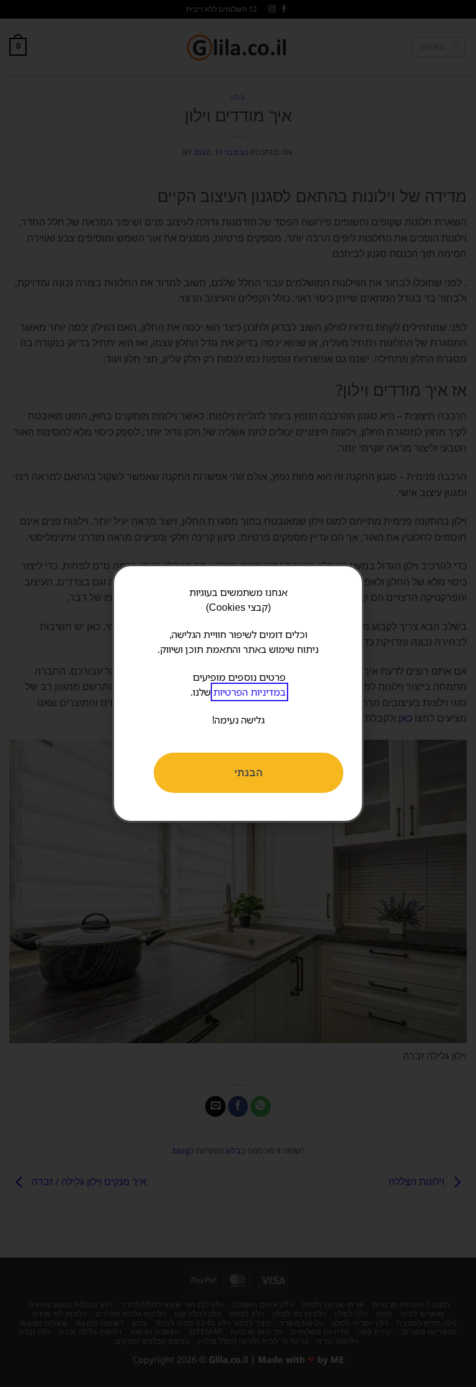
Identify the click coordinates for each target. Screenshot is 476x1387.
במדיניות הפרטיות (249, 692)
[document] (238, 693)
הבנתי (248, 772)
